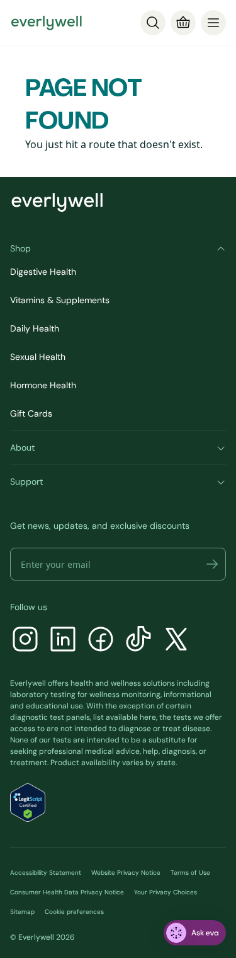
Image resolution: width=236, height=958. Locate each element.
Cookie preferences (74, 912)
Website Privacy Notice (125, 873)
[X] (176, 640)
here (148, 717)
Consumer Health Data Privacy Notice (67, 892)
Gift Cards (31, 413)
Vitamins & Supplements (60, 300)
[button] (212, 564)
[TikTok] (138, 640)
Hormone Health (43, 385)
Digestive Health (43, 271)
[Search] (153, 22)
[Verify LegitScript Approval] (27, 802)
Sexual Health (37, 356)
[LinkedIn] (63, 640)
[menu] (213, 22)
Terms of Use (190, 873)
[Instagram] (25, 640)
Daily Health (34, 328)
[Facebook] (101, 640)
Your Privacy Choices (165, 892)
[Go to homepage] (46, 22)
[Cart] (183, 22)
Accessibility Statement (45, 873)
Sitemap (22, 912)
